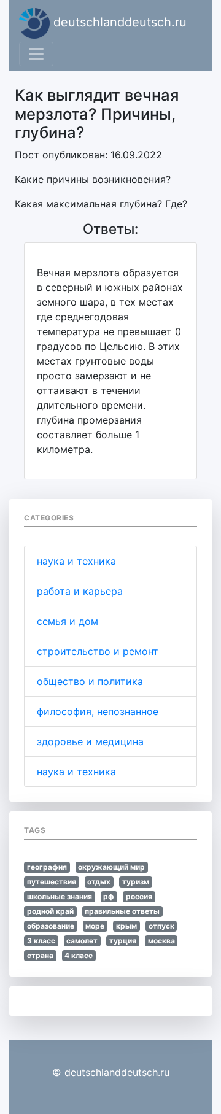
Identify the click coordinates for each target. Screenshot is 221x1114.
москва (161, 940)
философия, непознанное (97, 711)
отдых (98, 881)
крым (126, 925)
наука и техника (76, 561)
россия (139, 896)
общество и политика (90, 681)
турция (122, 940)
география (47, 867)
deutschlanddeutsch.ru (118, 22)
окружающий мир (111, 867)
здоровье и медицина (90, 741)
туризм (135, 881)
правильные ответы (122, 911)
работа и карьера (80, 591)
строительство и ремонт (97, 651)
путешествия (51, 881)
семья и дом (67, 621)
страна (40, 955)
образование (50, 925)
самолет (82, 940)
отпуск (161, 925)
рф (108, 896)
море (94, 925)
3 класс (41, 940)
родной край (50, 911)
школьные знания (59, 896)
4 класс (78, 955)
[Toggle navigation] (36, 54)
